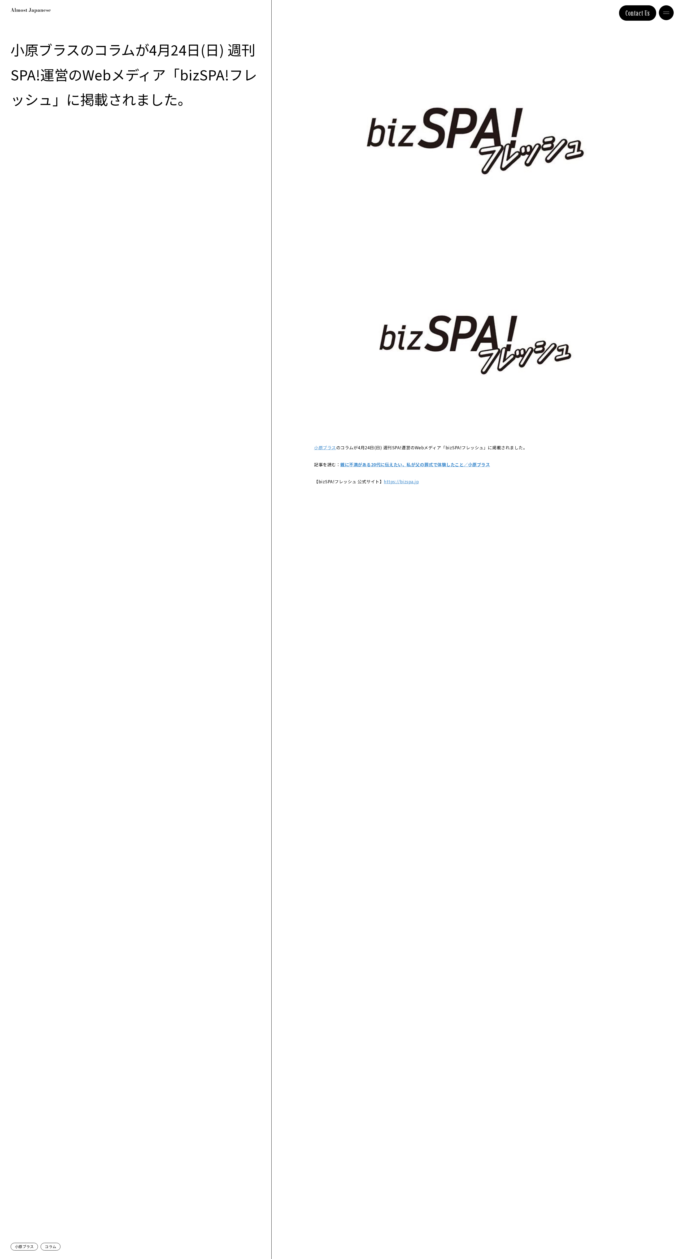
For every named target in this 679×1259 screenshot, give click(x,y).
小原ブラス (24, 1246)
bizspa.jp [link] (401, 481)
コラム (50, 1246)
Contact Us (637, 13)
